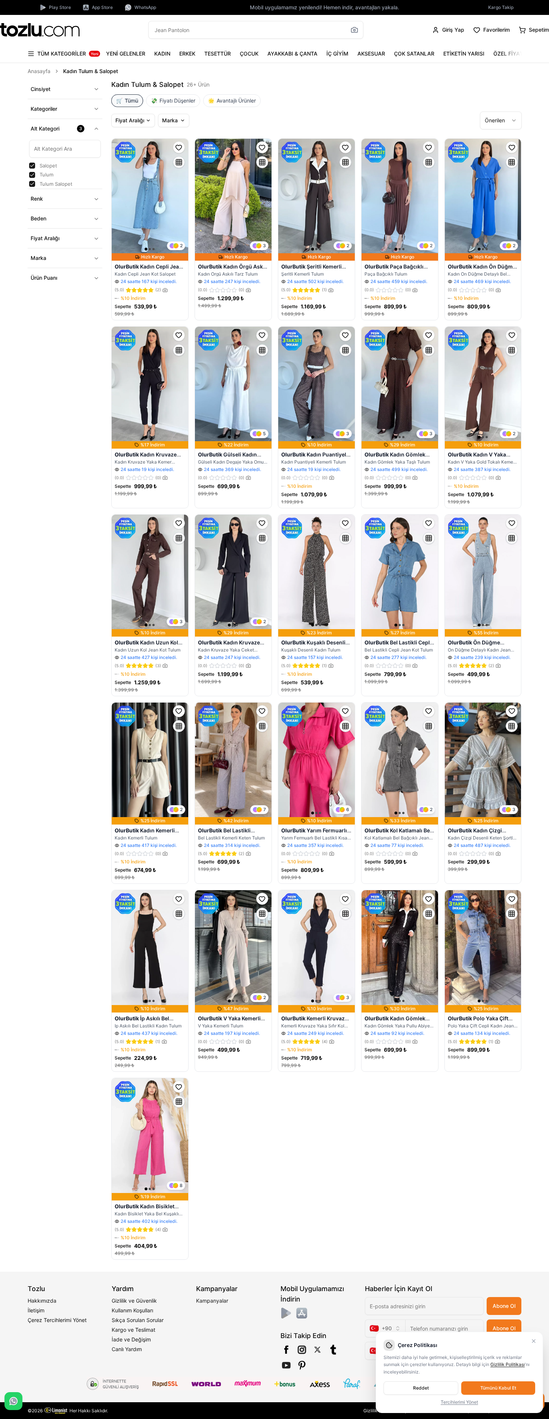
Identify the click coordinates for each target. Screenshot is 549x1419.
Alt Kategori (57, 128)
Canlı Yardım (127, 1349)
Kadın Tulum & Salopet (90, 71)
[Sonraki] (514, 53)
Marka (38, 258)
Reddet (421, 1388)
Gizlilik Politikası (507, 1364)
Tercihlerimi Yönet (459, 1402)
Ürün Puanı (44, 278)
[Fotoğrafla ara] (354, 30)
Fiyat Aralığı (45, 238)
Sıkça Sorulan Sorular (138, 1320)
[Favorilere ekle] (179, 147)
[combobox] (501, 120)
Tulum (46, 175)
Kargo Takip (501, 7)
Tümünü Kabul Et (498, 1388)
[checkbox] (32, 166)
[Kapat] (533, 1341)
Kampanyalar (212, 1300)
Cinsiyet (40, 89)
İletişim (36, 1310)
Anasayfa (39, 71)
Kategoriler (44, 109)
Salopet (48, 166)
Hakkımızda (42, 1300)
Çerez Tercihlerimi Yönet (57, 1320)
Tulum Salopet (56, 184)
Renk (37, 199)
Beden (38, 219)
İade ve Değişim (131, 1339)
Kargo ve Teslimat (133, 1330)
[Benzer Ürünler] (179, 162)
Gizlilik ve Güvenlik (134, 1300)
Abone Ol (504, 1306)
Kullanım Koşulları (132, 1310)
